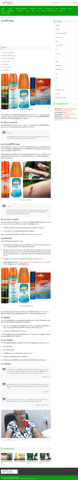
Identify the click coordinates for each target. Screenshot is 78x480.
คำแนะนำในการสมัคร (7, 58)
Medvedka (10, 10)
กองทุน (3, 8)
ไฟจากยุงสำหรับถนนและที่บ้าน (6, 462)
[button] (2, 91)
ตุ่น (43, 10)
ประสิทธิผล (4, 64)
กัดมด (65, 112)
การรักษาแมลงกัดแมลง (25, 262)
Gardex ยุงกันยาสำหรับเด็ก (19, 461)
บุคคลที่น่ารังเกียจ (5, 13)
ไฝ (37, 10)
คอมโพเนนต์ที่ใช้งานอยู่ (8, 55)
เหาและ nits (48, 8)
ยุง (56, 8)
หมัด (40, 8)
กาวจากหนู (65, 116)
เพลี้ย (2, 10)
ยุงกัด (40, 259)
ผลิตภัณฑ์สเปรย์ (17, 147)
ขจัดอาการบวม (42, 262)
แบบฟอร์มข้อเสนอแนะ (71, 470)
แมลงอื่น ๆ (19, 10)
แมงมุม (61, 10)
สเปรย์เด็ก (46, 311)
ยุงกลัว (37, 399)
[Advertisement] (26, 33)
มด (69, 8)
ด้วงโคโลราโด (52, 10)
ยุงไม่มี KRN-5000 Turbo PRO (32, 462)
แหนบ (10, 8)
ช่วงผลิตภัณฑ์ (5, 61)
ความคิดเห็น (5, 70)
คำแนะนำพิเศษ (6, 67)
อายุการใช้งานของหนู (69, 114)
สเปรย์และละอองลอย (7, 52)
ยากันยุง (5, 246)
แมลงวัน (63, 8)
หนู (27, 10)
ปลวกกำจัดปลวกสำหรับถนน (45, 462)
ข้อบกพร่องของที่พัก (21, 8)
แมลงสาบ (32, 8)
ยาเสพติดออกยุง (25, 125)
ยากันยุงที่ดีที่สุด (19, 369)
